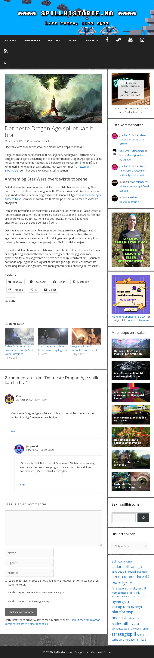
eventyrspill (124, 583)
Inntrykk (10, 40)
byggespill (143, 571)
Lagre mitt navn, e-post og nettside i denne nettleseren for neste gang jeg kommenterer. (53, 582)
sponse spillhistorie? (137, 320)
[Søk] (143, 517)
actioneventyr (125, 561)
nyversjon (120, 601)
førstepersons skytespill (129, 588)
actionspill (121, 566)
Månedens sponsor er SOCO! (128, 316)
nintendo (126, 596)
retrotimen (134, 618)
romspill (134, 624)
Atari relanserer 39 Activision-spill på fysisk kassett (133, 171)
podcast (119, 617)
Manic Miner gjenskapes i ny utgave (132, 140)
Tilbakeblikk (31, 40)
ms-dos (116, 596)
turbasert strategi (135, 639)
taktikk (140, 634)
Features (54, 40)
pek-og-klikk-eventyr (127, 606)
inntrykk (135, 592)
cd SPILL (116, 577)
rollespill (120, 624)
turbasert (118, 639)
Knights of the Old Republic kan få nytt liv (85, 348)
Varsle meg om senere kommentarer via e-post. (37, 592)
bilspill (132, 571)
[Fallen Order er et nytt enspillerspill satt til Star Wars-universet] (19, 336)
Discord (73, 40)
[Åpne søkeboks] (5, 63)
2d (114, 561)
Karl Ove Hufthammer (131, 150)
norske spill (139, 596)
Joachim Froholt (41, 141)
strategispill (124, 634)
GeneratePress (101, 652)
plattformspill (124, 611)
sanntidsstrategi (120, 628)
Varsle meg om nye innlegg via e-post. (31, 601)
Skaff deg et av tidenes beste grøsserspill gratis (52, 348)
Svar (13, 431)
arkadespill (119, 571)
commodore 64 (135, 576)
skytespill (136, 628)
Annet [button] (90, 40)
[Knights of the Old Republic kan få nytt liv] (86, 336)
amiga (136, 566)
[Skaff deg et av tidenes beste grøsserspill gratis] (53, 336)
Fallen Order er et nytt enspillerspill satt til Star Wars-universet (19, 350)
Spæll (146, 628)
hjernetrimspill (120, 592)
